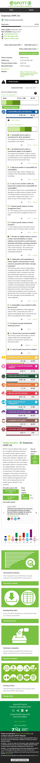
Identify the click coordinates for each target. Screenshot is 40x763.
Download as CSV (11, 491)
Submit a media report (35, 460)
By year (31, 497)
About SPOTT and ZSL (20, 704)
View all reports (11, 497)
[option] (20, 514)
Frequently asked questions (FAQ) (20, 707)
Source (35, 145)
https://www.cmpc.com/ (28, 71)
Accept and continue (20, 760)
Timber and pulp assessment (13, 20)
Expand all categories (11, 107)
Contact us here (9, 753)
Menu (11, 10)
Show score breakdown (8, 95)
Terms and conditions (20, 716)
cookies (36, 755)
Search (31, 10)
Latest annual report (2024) (29, 73)
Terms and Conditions (23, 733)
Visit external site (13, 516)
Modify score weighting (29, 53)
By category (25, 497)
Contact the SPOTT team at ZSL (20, 714)
